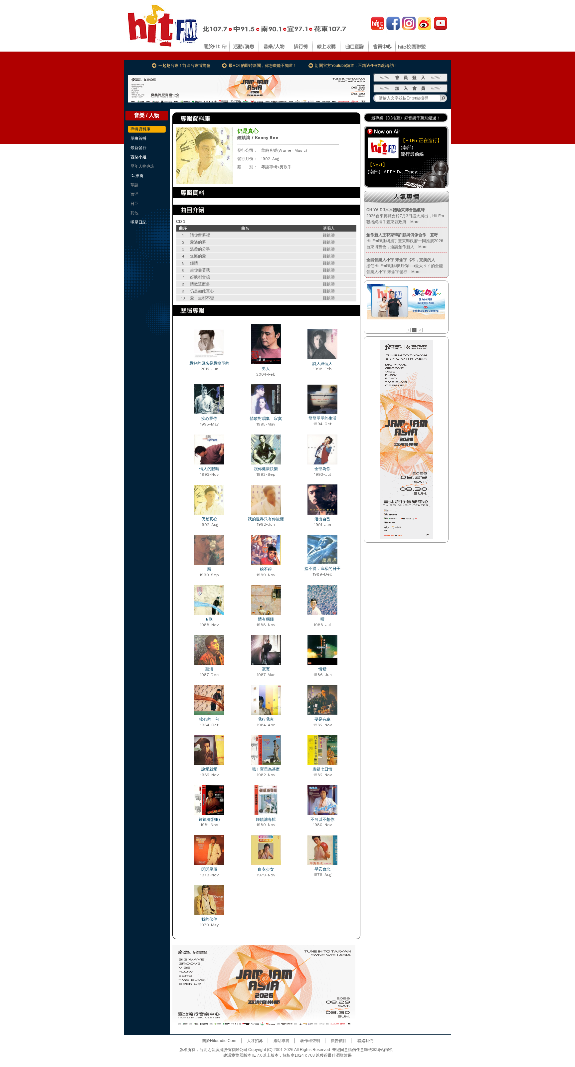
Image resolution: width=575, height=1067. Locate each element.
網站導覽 (281, 1040)
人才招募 (255, 1040)
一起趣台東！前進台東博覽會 (184, 65)
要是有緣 (322, 719)
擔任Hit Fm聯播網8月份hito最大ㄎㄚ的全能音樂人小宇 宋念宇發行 (404, 266)
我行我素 (266, 719)
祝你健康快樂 (266, 468)
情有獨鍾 (266, 619)
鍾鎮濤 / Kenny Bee (258, 137)
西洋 (134, 194)
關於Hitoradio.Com (219, 1040)
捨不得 (266, 569)
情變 (322, 669)
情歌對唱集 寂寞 (266, 418)
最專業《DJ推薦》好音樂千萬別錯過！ (405, 118)
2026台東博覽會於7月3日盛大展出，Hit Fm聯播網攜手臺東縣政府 (405, 216)
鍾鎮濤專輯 (266, 819)
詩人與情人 (322, 363)
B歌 (209, 619)
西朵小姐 (138, 157)
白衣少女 (266, 869)
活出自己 (322, 519)
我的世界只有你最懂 (266, 519)
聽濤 (209, 669)
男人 (266, 368)
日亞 (134, 203)
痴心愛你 (209, 418)
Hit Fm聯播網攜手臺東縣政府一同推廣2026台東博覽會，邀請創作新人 (404, 241)
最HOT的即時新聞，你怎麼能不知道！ (263, 65)
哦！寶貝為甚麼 (266, 769)
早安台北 (322, 869)
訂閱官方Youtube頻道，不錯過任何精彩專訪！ (356, 65)
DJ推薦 (136, 175)
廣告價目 (339, 1040)
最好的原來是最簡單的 (209, 363)
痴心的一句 (209, 719)
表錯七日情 (322, 769)
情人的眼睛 (209, 468)
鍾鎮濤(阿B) (209, 819)
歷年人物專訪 (142, 166)
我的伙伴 (209, 919)
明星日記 (138, 222)
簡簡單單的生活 (322, 418)
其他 (134, 213)
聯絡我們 (365, 1040)
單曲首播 (138, 138)
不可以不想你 (322, 819)
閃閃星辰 (209, 869)
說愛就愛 (209, 769)
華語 (134, 185)
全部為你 (322, 468)
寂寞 (266, 669)
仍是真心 (209, 519)
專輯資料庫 (140, 129)
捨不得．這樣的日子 (322, 568)
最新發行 (138, 147)
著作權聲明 (310, 1040)
